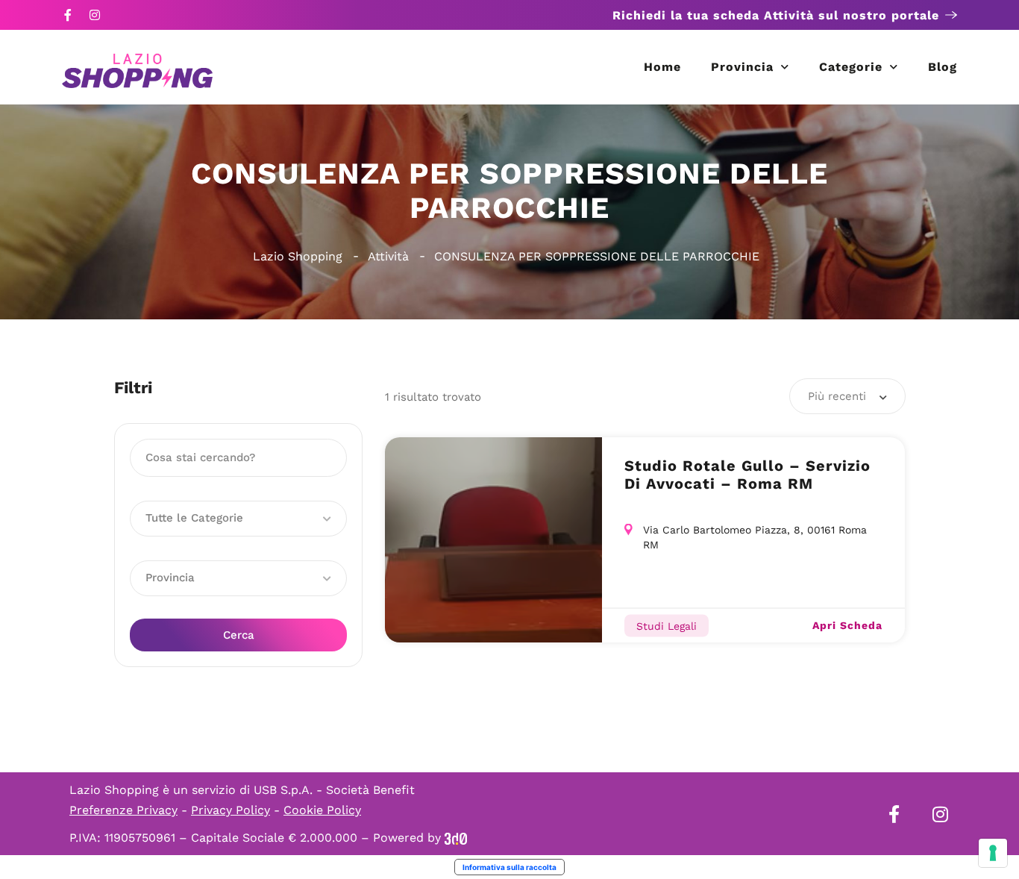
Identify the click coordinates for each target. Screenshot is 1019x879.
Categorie (850, 67)
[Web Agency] (456, 837)
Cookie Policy (322, 810)
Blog (942, 67)
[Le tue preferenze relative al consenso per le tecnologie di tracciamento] (993, 853)
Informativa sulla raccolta (509, 867)
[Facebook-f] (68, 15)
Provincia (742, 67)
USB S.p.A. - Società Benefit (334, 790)
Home (662, 67)
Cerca (238, 635)
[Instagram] (95, 15)
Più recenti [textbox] (837, 396)
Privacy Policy (230, 810)
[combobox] (847, 396)
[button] (238, 519)
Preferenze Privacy (123, 810)
